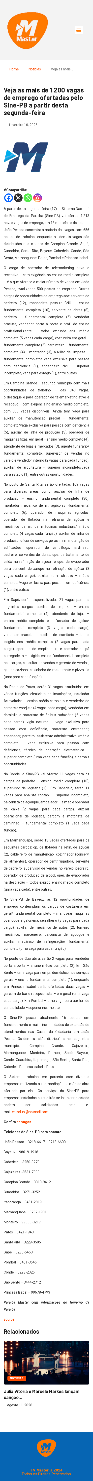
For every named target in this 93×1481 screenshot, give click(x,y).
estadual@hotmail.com (30, 1112)
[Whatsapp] (28, 197)
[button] (79, 30)
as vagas (24, 1122)
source (9, 1319)
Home (14, 69)
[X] (18, 197)
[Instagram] (37, 197)
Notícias (35, 69)
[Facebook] (8, 197)
